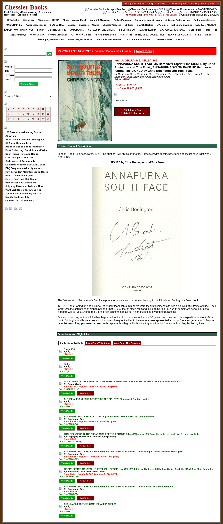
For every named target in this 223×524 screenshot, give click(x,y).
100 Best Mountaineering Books (23, 132)
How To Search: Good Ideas (20, 182)
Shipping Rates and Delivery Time (24, 186)
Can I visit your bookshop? (20, 157)
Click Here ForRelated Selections (132, 112)
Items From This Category (127, 343)
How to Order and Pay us (19, 175)
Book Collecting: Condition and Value (26, 150)
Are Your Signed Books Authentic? (24, 146)
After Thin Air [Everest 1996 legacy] (25, 139)
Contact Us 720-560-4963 (19, 200)
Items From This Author (98, 343)
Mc (28, 114)
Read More (144, 51)
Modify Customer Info (17, 197)
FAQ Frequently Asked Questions (24, 168)
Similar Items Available (71, 343)
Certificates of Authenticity (20, 161)
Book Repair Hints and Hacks (21, 154)
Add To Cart (85, 393)
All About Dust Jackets (18, 143)
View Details (67, 358)
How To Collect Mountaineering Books (26, 172)
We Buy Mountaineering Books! (23, 193)
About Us (10, 136)
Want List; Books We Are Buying (23, 190)
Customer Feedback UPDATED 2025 (25, 164)
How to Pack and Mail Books (21, 179)
